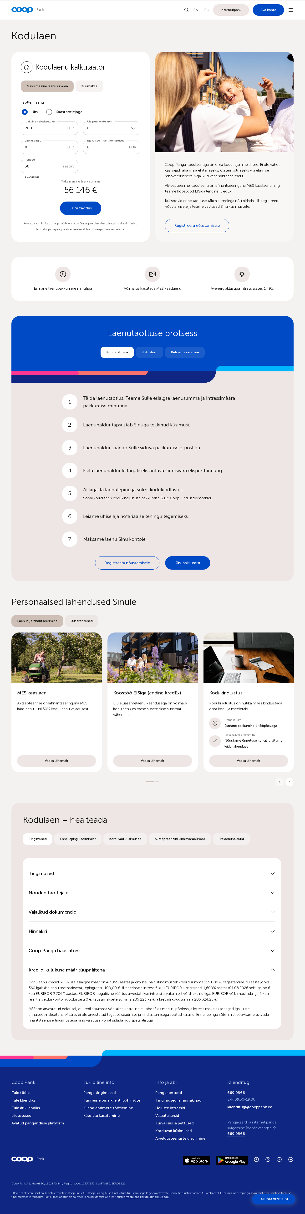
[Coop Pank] (27, 1159)
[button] (56, 702)
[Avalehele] (27, 10)
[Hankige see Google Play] (232, 1159)
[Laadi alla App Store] (196, 1159)
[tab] (47, 86)
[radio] (47, 86)
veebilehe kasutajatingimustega (147, 1197)
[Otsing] (186, 10)
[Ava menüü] (291, 10)
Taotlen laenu (32, 102)
